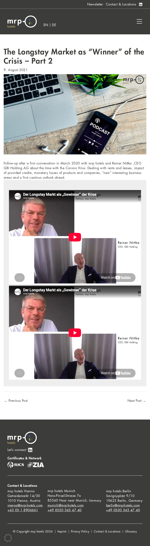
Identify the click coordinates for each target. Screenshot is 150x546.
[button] (8, 538)
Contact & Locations (121, 4)
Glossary (131, 531)
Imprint (61, 531)
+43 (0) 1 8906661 (23, 510)
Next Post (137, 400)
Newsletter (95, 4)
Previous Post (16, 400)
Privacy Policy (80, 531)
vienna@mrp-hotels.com (25, 505)
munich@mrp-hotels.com (66, 505)
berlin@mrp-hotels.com (123, 505)
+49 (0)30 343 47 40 (65, 510)
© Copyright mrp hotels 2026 (33, 531)
